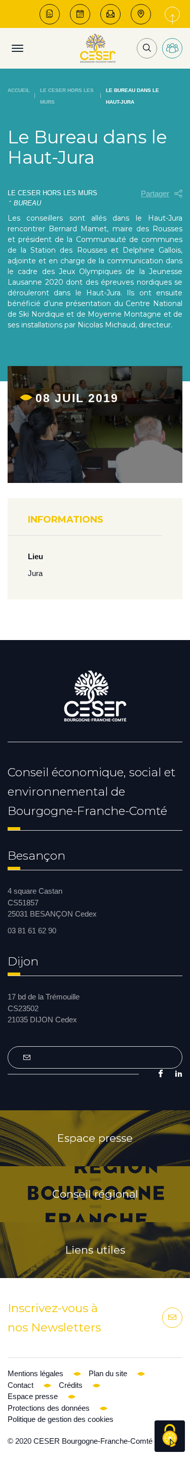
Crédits (71, 1385)
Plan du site (108, 1373)
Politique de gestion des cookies (60, 1419)
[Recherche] (147, 48)
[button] (161, 194)
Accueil (19, 90)
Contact (20, 1385)
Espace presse (95, 1138)
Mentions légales (35, 1373)
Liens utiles (95, 1250)
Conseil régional (95, 1194)
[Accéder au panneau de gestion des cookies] (170, 1436)
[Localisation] (141, 14)
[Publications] (50, 14)
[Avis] (80, 14)
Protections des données (49, 1408)
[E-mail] (110, 14)
